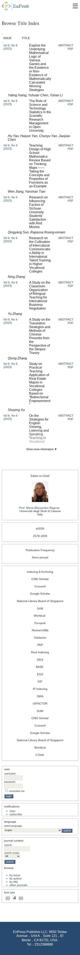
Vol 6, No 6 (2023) (10, 47)
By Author (15, 878)
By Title (13, 881)
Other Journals (18, 885)
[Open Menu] (75, 6)
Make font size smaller (8, 897)
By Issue (14, 875)
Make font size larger (21, 897)
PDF (70, 48)
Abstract (65, 45)
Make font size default (14, 897)
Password (9, 781)
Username (10, 773)
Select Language (13, 826)
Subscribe (15, 814)
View (12, 811)
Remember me (17, 791)
